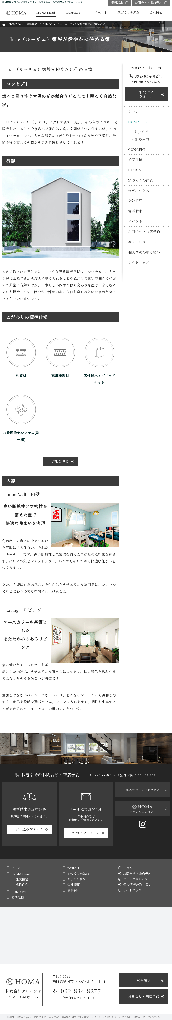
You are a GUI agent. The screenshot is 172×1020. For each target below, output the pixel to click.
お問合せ (146, 94)
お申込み (29, 829)
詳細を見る (60, 461)
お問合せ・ (148, 3)
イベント (135, 221)
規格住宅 (142, 139)
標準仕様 (135, 160)
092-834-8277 (148, 76)
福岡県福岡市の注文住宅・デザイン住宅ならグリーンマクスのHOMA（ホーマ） (106, 1017)
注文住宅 (142, 132)
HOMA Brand (139, 122)
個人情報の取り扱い (144, 252)
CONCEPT (137, 149)
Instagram (142, 824)
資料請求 (135, 211)
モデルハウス (138, 190)
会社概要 (135, 201)
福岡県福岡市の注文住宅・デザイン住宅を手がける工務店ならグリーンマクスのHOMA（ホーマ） (52, 2)
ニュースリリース (142, 242)
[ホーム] (17, 12)
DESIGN (135, 170)
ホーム (133, 112)
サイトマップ (138, 262)
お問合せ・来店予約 (144, 232)
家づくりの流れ (140, 180)
